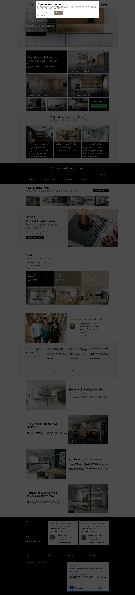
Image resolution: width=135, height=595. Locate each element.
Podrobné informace (57, 8)
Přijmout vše (59, 13)
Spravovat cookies (41, 15)
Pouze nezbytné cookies (45, 13)
